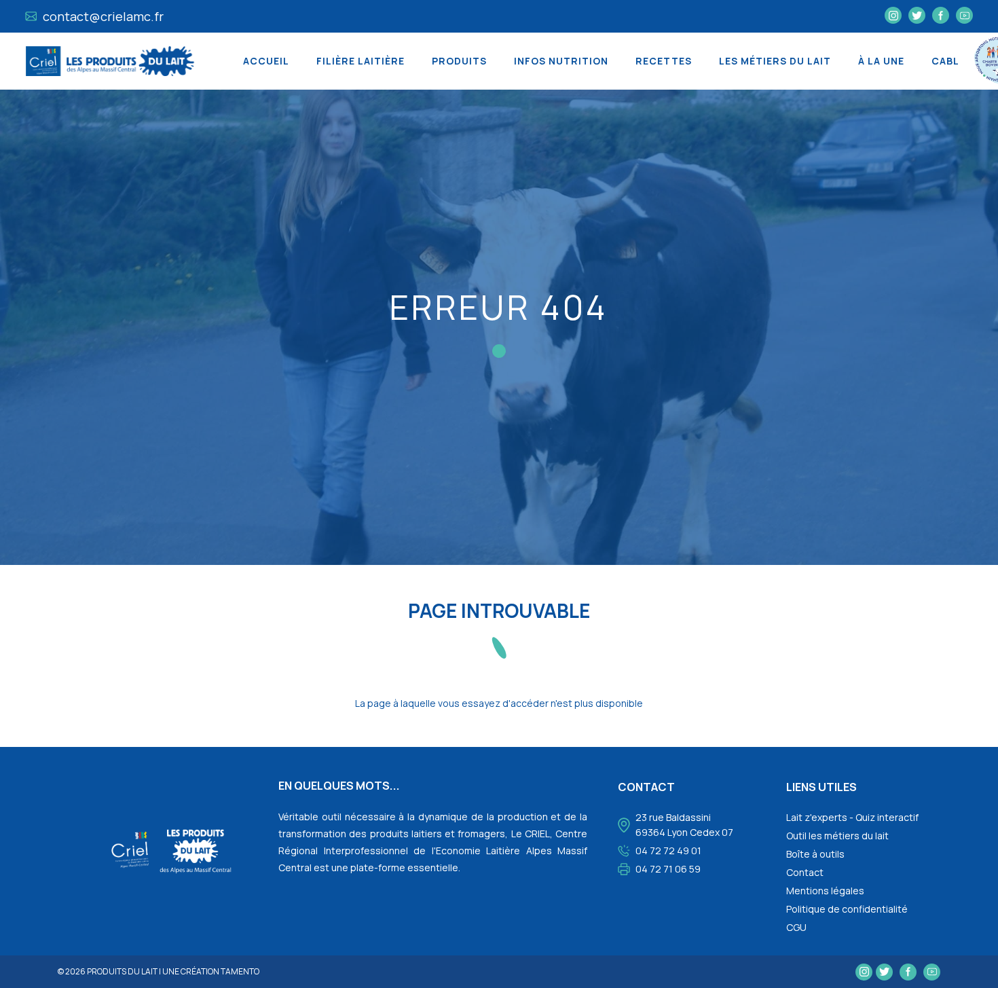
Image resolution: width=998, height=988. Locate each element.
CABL (945, 60)
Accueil (266, 60)
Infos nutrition (561, 60)
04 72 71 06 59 (668, 868)
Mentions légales (825, 890)
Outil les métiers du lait (837, 835)
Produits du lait (122, 971)
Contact (805, 872)
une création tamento (210, 971)
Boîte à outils (815, 853)
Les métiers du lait (775, 60)
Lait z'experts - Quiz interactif (852, 817)
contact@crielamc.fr (102, 16)
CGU (796, 927)
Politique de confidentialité (847, 908)
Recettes (663, 60)
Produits (459, 60)
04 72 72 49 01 (668, 850)
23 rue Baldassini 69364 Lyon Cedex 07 (684, 825)
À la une (881, 60)
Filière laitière (360, 60)
